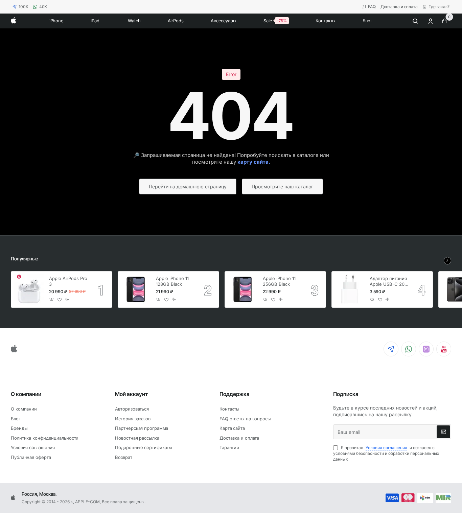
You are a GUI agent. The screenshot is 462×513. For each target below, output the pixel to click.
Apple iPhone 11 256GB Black (279, 281)
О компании (26, 394)
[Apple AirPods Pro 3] (29, 289)
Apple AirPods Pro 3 (68, 281)
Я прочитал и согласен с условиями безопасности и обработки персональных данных (386, 453)
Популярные (24, 258)
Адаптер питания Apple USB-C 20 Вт (388, 281)
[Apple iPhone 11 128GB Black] (136, 289)
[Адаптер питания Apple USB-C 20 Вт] (349, 289)
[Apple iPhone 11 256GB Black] (243, 289)
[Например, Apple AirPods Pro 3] (415, 21)
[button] (52, 300)
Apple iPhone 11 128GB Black (172, 281)
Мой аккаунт (131, 394)
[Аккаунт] (431, 21)
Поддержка (235, 394)
